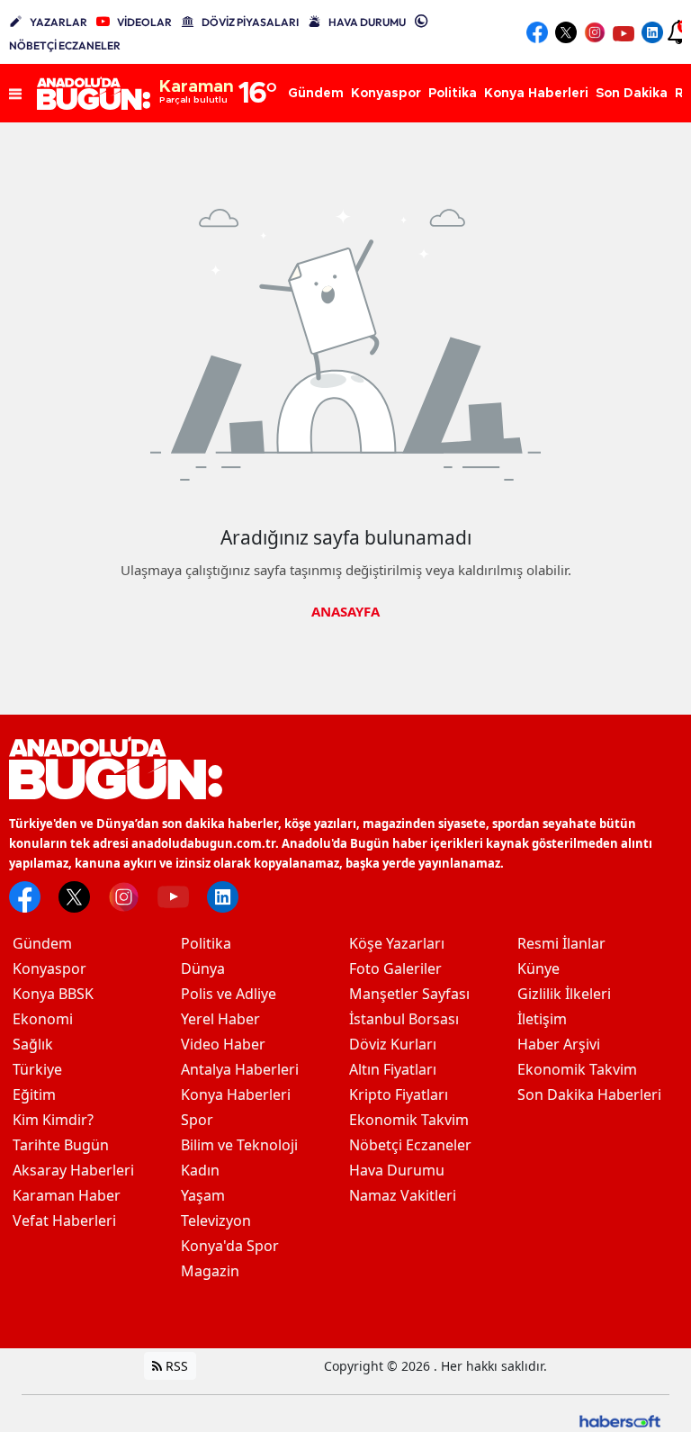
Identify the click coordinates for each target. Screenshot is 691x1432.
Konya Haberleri (236, 1094)
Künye (538, 968)
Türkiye (37, 1069)
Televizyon (216, 1220)
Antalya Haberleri (240, 1069)
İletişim (542, 1019)
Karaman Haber (67, 1195)
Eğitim (34, 1094)
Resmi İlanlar (561, 943)
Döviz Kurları (392, 1044)
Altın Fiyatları (392, 1069)
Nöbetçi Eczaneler (410, 1145)
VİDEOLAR (144, 22)
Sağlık (33, 1044)
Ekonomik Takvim (409, 1120)
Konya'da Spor (230, 1246)
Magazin (210, 1271)
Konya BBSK (53, 994)
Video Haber (223, 1044)
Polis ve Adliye (228, 994)
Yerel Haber (220, 1019)
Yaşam (203, 1195)
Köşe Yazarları (396, 943)
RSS (175, 1365)
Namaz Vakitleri (402, 1195)
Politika (206, 943)
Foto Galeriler (395, 968)
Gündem (42, 943)
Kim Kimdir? (53, 1120)
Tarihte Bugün (61, 1145)
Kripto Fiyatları (398, 1094)
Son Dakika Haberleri (589, 1094)
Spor (197, 1120)
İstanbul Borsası (404, 1019)
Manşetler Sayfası (409, 994)
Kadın (200, 1170)
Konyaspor (49, 968)
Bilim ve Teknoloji (239, 1145)
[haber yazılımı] (619, 1418)
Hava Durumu (396, 1170)
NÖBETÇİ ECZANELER (65, 45)
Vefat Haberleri (64, 1220)
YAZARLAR (58, 22)
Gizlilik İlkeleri (564, 994)
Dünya (203, 968)
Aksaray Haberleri (73, 1170)
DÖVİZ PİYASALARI (250, 22)
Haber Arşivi (558, 1044)
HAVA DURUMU (367, 22)
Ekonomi (43, 1019)
